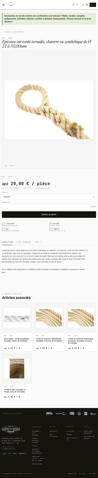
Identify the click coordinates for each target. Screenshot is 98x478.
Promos (69, 434)
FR (77, 5)
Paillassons (37, 464)
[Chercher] (73, 4)
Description (7, 242)
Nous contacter (53, 435)
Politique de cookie (89, 437)
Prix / (38, 242)
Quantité (6, 202)
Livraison (71, 431)
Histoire (53, 431)
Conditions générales (88, 432)
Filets (35, 446)
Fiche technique (23, 242)
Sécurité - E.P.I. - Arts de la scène (38, 458)
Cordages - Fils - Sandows (36, 433)
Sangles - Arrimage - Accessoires (37, 451)
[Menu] (3, 4)
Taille (5, 192)
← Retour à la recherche (13, 32)
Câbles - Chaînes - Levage (36, 440)
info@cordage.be (8, 449)
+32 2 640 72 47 (8, 447)
